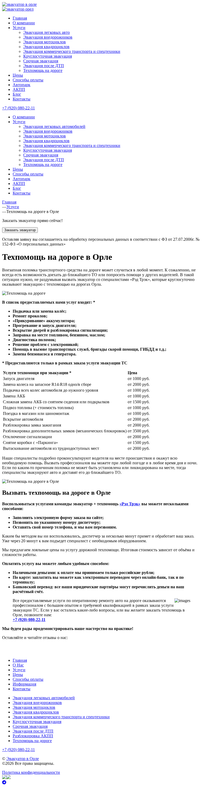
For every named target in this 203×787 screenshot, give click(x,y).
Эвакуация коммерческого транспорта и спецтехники (71, 51)
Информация (24, 684)
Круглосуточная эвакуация (47, 56)
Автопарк (21, 84)
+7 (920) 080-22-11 (18, 108)
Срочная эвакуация (40, 61)
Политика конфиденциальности (31, 772)
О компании (24, 23)
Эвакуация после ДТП (43, 65)
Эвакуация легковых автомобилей (54, 126)
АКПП (19, 89)
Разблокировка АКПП (33, 736)
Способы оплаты (28, 80)
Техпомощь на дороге (42, 70)
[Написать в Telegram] (101, 782)
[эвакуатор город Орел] (18, 9)
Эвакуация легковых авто (46, 32)
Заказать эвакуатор (20, 230)
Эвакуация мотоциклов (44, 42)
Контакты (21, 99)
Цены (18, 75)
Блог (17, 94)
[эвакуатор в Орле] (19, 4)
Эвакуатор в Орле (22, 758)
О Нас (18, 665)
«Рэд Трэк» (129, 504)
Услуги (19, 27)
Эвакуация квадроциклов (46, 46)
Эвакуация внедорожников (47, 37)
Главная (20, 18)
